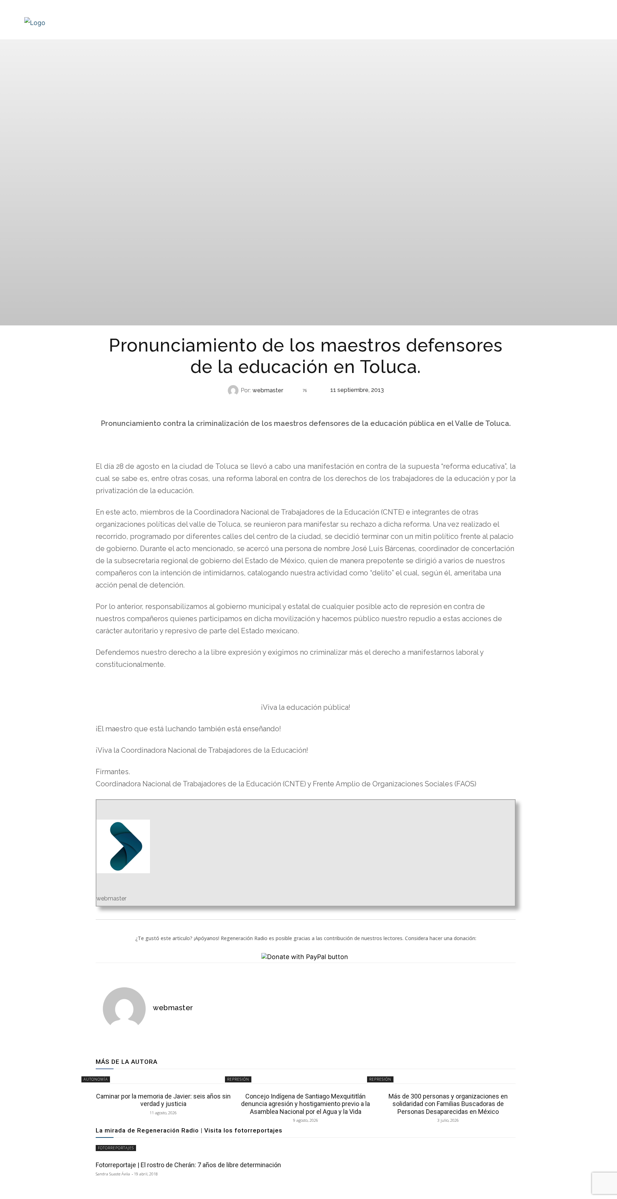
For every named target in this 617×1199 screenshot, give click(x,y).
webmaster (267, 390)
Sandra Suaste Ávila (113, 1173)
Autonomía (96, 1079)
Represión (305, 404)
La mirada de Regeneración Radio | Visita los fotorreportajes (189, 1130)
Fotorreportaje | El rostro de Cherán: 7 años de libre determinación (188, 1165)
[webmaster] (234, 390)
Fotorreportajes (116, 1147)
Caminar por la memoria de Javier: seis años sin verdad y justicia (163, 1100)
